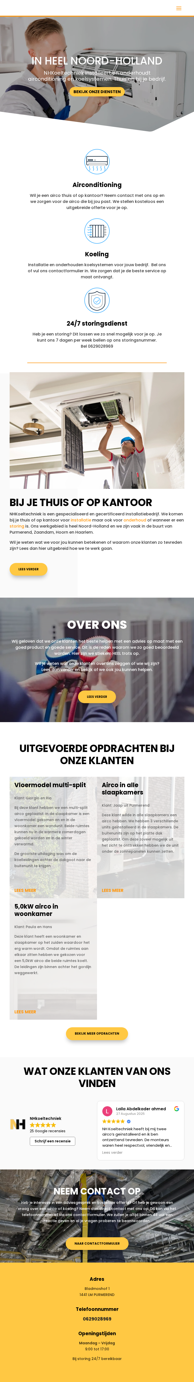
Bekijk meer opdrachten (97, 1033)
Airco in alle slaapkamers (122, 789)
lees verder (28, 569)
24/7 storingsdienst (97, 323)
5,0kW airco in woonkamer (36, 910)
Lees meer (25, 890)
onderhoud (135, 520)
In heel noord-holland (97, 60)
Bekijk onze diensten (97, 92)
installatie (81, 520)
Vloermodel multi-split (50, 785)
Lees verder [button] (112, 1152)
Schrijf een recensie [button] (53, 1141)
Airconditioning (97, 185)
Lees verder (97, 697)
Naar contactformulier (97, 1243)
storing (17, 526)
